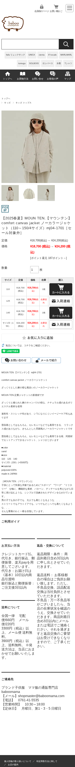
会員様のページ (41, 11)
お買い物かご (56, 11)
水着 (59, 63)
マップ (67, 78)
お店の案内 (13, 764)
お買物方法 (22, 78)
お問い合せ (37, 78)
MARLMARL (66, 55)
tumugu (22, 63)
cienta (42, 55)
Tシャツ (68, 63)
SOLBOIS (34, 63)
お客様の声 (52, 78)
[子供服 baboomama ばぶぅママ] (13, 32)
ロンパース (47, 63)
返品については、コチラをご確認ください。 (28, 345)
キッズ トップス (24, 103)
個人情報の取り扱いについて (17, 761)
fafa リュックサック (15, 55)
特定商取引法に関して (46, 761)
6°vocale (52, 55)
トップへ (7, 78)
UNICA (32, 55)
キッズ (7, 103)
